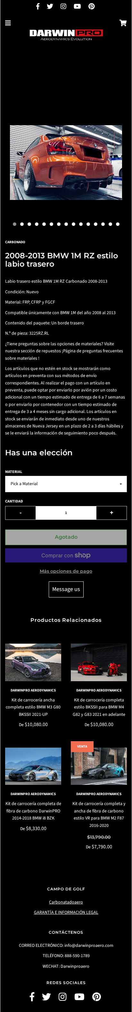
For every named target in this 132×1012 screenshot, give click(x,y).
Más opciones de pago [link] (66, 571)
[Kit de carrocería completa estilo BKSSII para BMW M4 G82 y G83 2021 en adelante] (99, 662)
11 (88, 224)
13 (103, 224)
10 (81, 224)
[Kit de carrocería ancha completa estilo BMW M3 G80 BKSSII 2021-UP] (33, 662)
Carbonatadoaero (66, 902)
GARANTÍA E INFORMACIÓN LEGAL (66, 912)
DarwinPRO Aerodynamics (33, 690)
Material (13, 472)
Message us (66, 589)
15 (118, 224)
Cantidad (14, 501)
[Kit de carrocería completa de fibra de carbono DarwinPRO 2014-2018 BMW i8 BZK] (33, 766)
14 (110, 224)
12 (95, 224)
